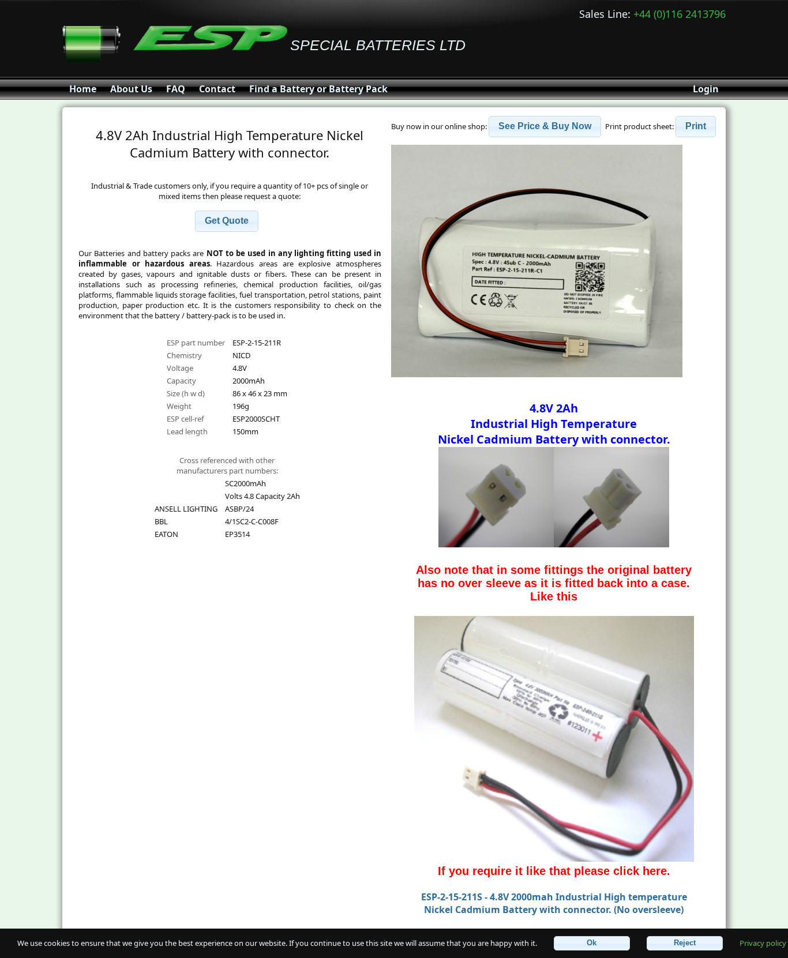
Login (706, 88)
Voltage (180, 368)
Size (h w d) (186, 393)
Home (82, 88)
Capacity (181, 380)
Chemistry (184, 355)
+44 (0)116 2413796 (679, 14)
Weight (179, 406)
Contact (217, 88)
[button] (226, 221)
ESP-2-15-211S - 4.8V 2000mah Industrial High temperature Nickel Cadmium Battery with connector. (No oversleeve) (554, 903)
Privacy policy (763, 942)
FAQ (175, 88)
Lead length (187, 431)
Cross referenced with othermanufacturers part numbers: (227, 465)
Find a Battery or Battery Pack (318, 88)
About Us (131, 88)
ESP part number (196, 342)
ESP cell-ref (185, 419)
